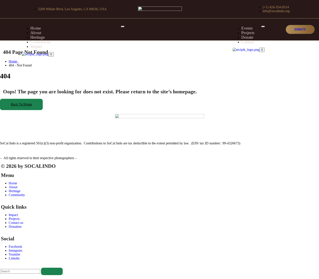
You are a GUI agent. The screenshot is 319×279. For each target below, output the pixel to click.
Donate (247, 37)
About (35, 32)
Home (35, 28)
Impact (36, 46)
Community (40, 42)
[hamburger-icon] (122, 26)
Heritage (37, 37)
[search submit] (52, 271)
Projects (247, 32)
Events (247, 28)
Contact (247, 42)
